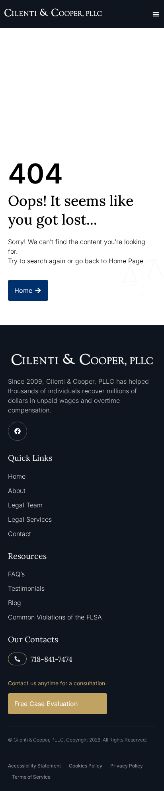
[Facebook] (17, 431)
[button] (156, 14)
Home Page (126, 261)
